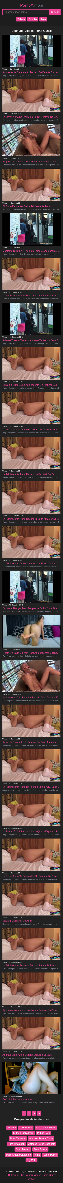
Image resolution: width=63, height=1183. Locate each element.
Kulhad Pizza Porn (23, 1133)
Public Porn (43, 1133)
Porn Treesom (18, 1138)
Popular (32, 19)
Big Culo (31, 1160)
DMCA (31, 1178)
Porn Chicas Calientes (18, 1155)
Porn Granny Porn (46, 1127)
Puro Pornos (40, 1149)
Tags (43, 19)
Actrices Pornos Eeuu (41, 1138)
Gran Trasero (23, 1149)
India (37, 1155)
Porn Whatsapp (16, 1144)
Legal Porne (50, 1155)
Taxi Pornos (25, 1127)
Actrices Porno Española (41, 1144)
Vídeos (21, 19)
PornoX (31, 5)
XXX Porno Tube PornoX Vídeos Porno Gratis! (31, 1175)
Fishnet (12, 1127)
